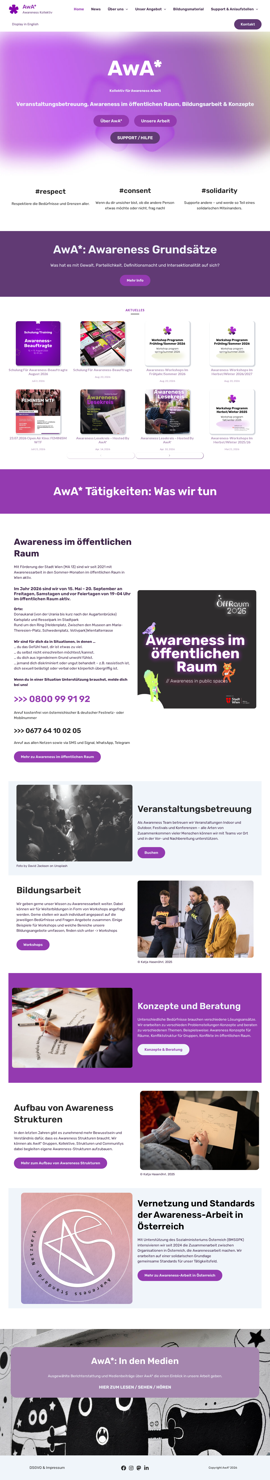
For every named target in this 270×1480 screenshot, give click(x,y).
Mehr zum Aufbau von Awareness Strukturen (60, 1163)
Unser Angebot (148, 9)
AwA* (29, 7)
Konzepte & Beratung (163, 1049)
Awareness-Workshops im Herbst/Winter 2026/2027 (232, 372)
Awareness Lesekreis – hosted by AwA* (102, 440)
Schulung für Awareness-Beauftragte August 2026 (38, 372)
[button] (126, 9)
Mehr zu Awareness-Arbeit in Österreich (179, 1275)
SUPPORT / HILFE (135, 137)
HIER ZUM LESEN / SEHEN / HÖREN (135, 1387)
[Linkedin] (146, 1468)
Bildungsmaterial (188, 9)
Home (79, 9)
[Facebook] (123, 1468)
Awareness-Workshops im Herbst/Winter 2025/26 (232, 440)
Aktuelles (135, 310)
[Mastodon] (138, 1468)
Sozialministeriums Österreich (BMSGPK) (210, 1240)
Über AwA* (111, 120)
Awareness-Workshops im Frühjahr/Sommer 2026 (167, 372)
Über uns (116, 9)
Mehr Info (135, 280)
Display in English (25, 24)
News (96, 9)
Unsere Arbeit (155, 120)
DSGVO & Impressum (47, 1467)
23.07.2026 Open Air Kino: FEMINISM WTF (38, 440)
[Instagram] (131, 1468)
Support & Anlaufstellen (232, 9)
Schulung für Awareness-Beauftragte (102, 370)
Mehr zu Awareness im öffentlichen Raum (57, 757)
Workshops (33, 945)
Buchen (151, 852)
